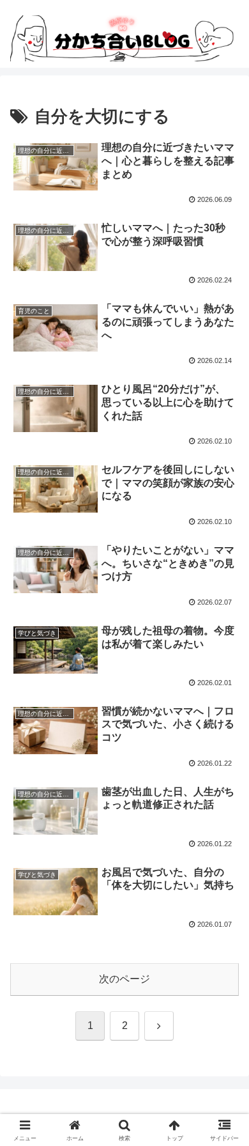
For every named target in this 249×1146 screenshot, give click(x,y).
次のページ (124, 978)
